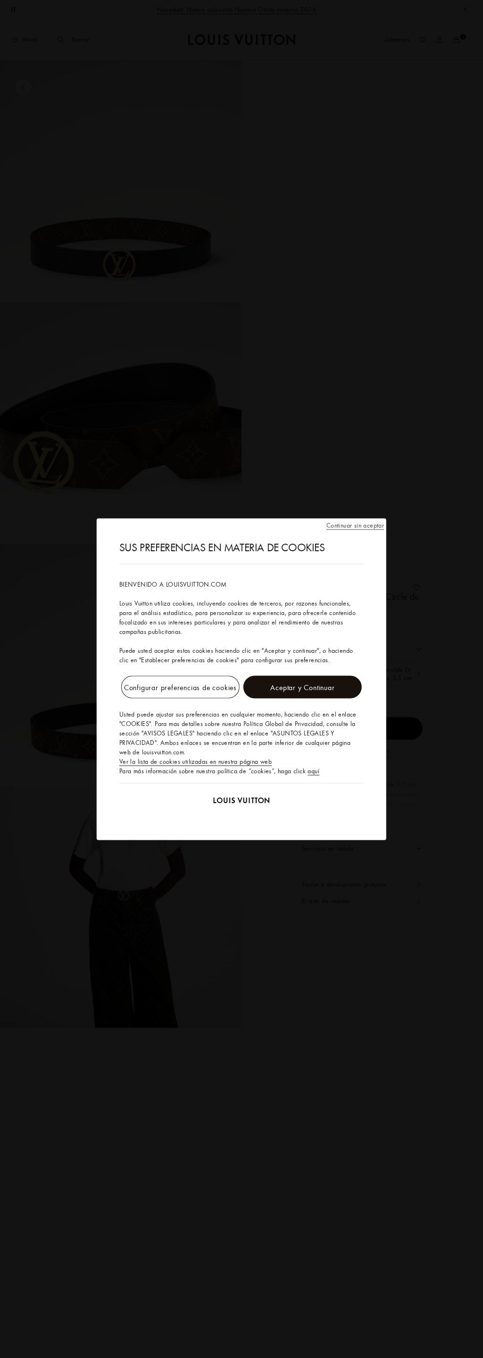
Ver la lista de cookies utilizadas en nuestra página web (195, 761)
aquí (313, 770)
